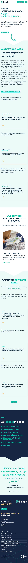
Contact (20, 2)
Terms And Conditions (6, 537)
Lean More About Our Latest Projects (10, 91)
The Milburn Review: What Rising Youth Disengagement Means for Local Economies (12, 386)
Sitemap (3, 549)
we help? (6, 503)
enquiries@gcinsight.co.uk (10, 513)
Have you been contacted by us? (8, 533)
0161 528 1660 (5, 515)
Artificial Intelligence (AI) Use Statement (10, 543)
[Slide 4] (16, 491)
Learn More (6, 262)
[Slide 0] (9, 491)
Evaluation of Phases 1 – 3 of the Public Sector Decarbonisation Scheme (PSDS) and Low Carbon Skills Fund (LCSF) (12, 191)
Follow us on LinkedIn (6, 531)
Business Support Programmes (8, 545)
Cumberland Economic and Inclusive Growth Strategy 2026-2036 (13, 153)
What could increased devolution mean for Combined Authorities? (13, 349)
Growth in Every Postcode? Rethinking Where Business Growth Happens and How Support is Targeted (13, 316)
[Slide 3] (14, 491)
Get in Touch (5, 32)
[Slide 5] (18, 491)
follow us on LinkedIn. (14, 288)
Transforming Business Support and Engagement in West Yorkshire (13, 118)
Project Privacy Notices (6, 551)
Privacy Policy (4, 547)
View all (14, 402)
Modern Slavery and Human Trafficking (10, 541)
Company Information (6, 535)
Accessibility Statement (6, 539)
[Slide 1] (11, 491)
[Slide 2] (13, 491)
